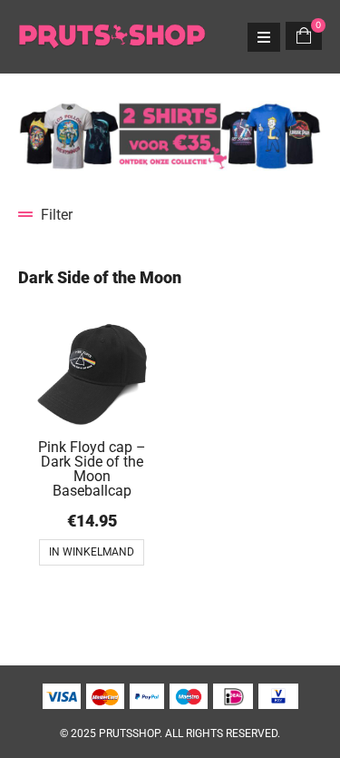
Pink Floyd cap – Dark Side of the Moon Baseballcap (92, 468)
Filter (57, 214)
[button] (170, 214)
